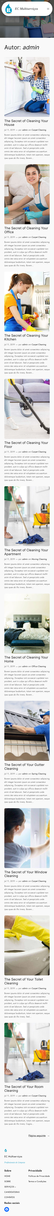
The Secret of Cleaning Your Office (26, 230)
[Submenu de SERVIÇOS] (15, 1186)
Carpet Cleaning (39, 129)
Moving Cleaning (39, 559)
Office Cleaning (39, 666)
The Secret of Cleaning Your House (26, 123)
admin (25, 129)
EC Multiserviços (13, 1156)
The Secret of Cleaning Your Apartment (26, 552)
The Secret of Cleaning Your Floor (26, 445)
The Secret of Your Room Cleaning (23, 1089)
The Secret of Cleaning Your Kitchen (26, 337)
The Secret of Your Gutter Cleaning (24, 767)
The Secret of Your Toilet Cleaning (23, 981)
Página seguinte (39, 1135)
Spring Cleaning (39, 773)
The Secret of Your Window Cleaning (25, 874)
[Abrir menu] (48, 8)
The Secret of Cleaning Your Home (26, 659)
